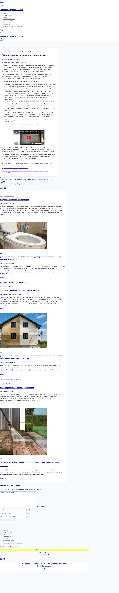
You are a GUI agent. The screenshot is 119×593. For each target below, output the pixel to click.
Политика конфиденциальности (12, 26)
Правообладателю (8, 22)
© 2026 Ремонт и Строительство (9, 546)
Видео (4, 51)
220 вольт (5, 171)
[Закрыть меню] (0, 577)
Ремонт (5, 13)
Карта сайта (6, 24)
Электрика (40, 51)
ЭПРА (8, 173)
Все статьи (10, 51)
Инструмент (6, 17)
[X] (3, 559)
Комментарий (40, 506)
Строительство (7, 15)
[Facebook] (1, 559)
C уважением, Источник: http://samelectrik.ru (15, 168)
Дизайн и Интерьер (9, 19)
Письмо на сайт (7, 21)
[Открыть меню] (1, 39)
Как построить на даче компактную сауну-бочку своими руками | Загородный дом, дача (26, 178)
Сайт (28, 516)
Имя (28, 509)
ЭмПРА (33, 171)
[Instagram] (4, 559)
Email (29, 513)
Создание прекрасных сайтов (44, 549)
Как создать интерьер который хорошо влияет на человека (17, 183)
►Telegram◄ (45, 554)
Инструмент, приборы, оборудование (25, 51)
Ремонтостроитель (9, 59)
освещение (27, 171)
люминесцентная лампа (16, 171)
